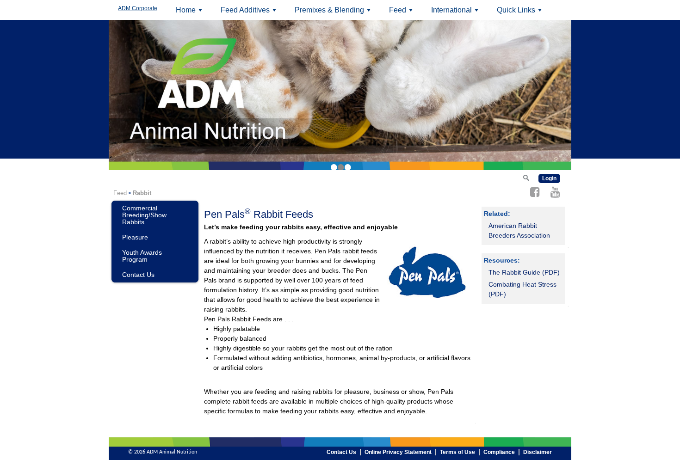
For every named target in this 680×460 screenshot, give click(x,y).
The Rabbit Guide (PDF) (524, 272)
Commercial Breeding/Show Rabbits (144, 215)
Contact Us (138, 274)
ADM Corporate (137, 8)
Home (190, 13)
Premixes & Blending (334, 13)
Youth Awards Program (142, 256)
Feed (402, 13)
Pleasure (135, 237)
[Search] (526, 177)
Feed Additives (250, 13)
